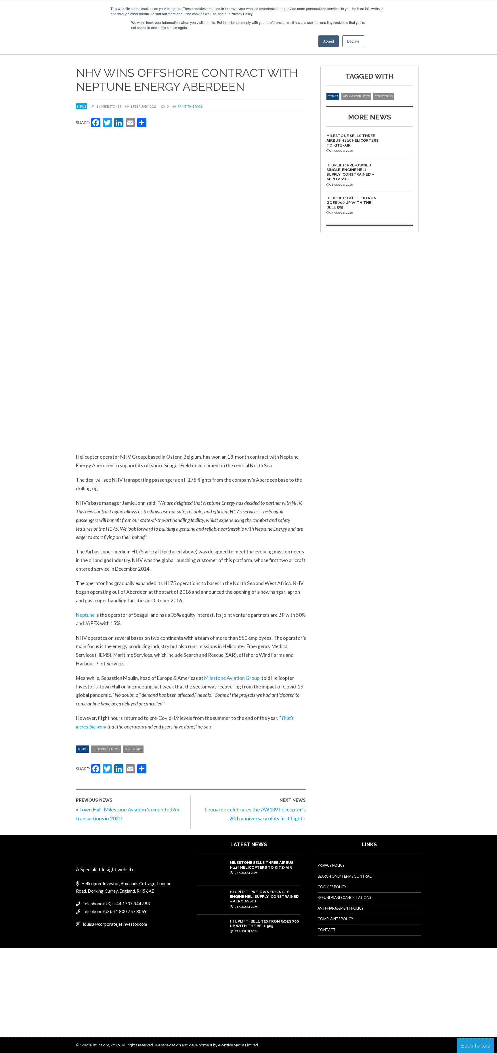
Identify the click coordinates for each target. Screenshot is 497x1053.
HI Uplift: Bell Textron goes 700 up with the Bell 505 (351, 203)
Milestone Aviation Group (231, 678)
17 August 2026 (246, 931)
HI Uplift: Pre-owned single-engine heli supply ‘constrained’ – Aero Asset (350, 172)
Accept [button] (328, 41)
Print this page (189, 106)
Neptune (85, 615)
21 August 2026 (246, 906)
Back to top (475, 1046)
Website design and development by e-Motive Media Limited (206, 1045)
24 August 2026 (246, 872)
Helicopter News (105, 749)
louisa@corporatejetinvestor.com (115, 924)
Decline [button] (353, 41)
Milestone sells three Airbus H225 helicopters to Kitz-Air (352, 140)
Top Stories (133, 749)
